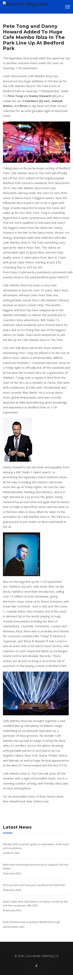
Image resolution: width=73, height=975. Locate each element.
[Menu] (67, 7)
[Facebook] (27, 965)
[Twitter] (36, 965)
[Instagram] (46, 965)
